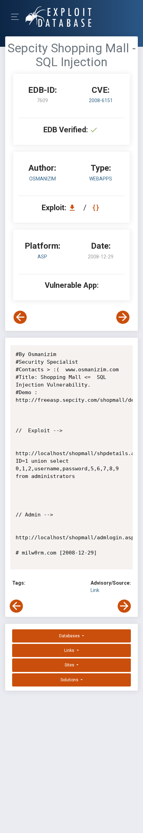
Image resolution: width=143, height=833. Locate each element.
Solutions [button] (69, 679)
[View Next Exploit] (122, 317)
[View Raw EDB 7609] (97, 207)
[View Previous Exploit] (20, 317)
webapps (100, 178)
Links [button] (69, 650)
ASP (42, 256)
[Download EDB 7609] (74, 207)
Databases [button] (70, 635)
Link (95, 590)
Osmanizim (42, 178)
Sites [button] (70, 665)
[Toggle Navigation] (17, 16)
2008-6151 (101, 100)
